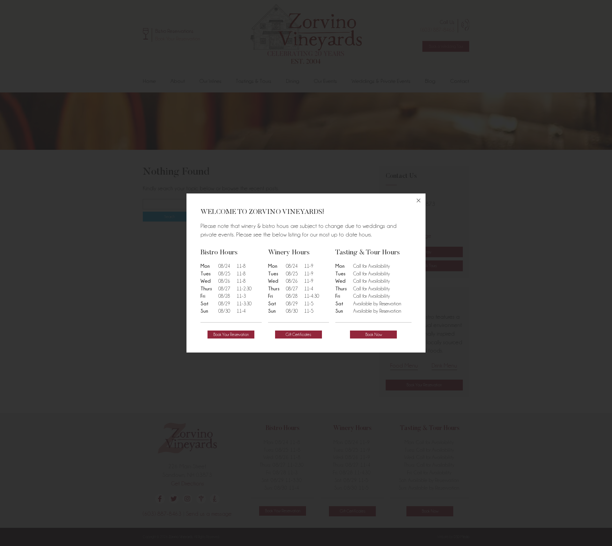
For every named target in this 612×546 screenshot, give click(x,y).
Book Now (373, 334)
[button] (231, 335)
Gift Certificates (298, 334)
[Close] (419, 200)
